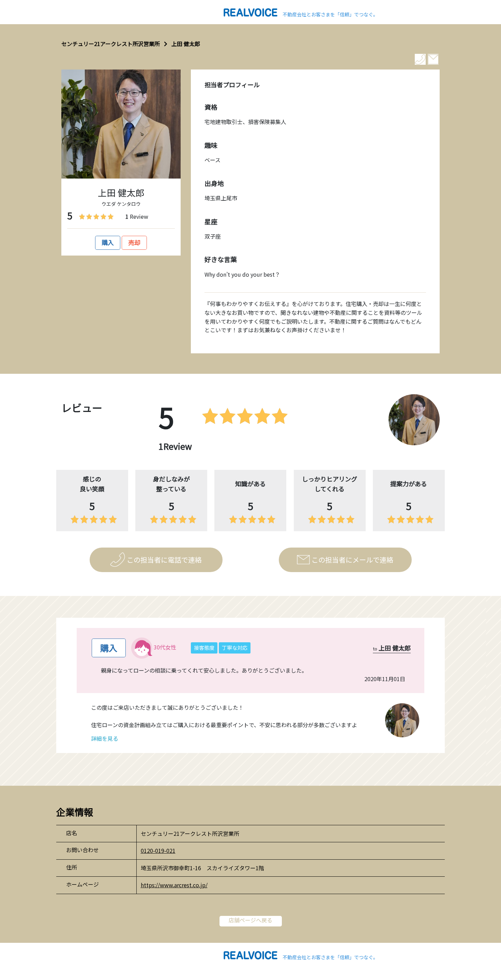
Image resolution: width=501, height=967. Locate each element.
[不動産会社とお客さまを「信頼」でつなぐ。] (250, 11)
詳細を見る (104, 738)
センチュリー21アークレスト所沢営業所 (110, 44)
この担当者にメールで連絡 (352, 560)
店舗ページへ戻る (250, 920)
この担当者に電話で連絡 (164, 560)
